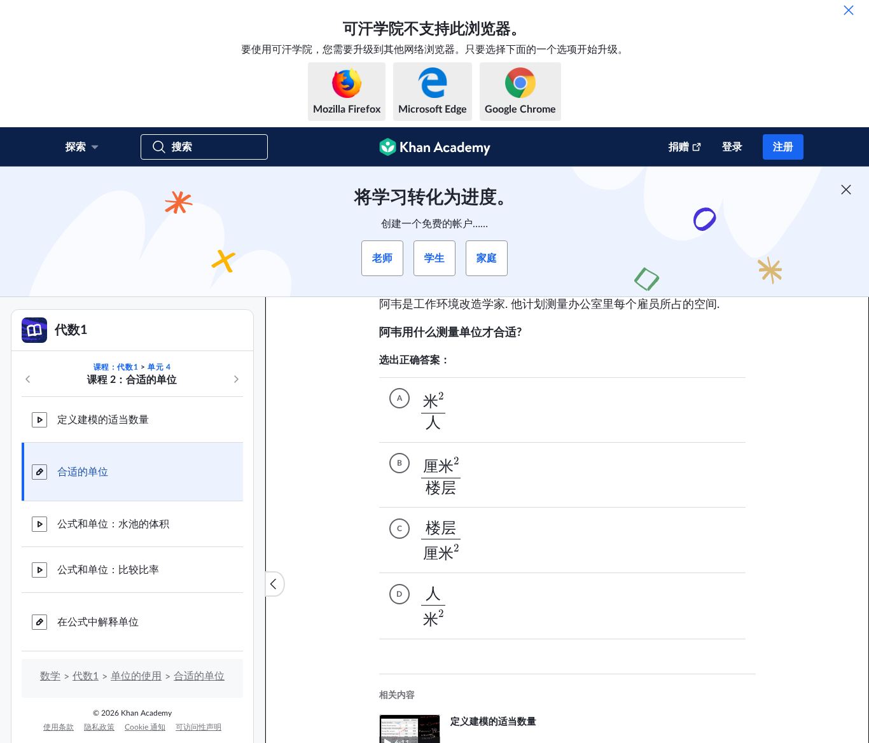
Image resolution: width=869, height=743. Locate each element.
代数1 (86, 676)
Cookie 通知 (145, 727)
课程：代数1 (116, 367)
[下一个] (236, 379)
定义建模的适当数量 (103, 420)
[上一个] (28, 379)
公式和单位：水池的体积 (113, 524)
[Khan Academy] (434, 147)
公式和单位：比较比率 (108, 570)
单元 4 (159, 367)
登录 (732, 147)
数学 (50, 676)
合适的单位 (82, 472)
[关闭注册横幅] (846, 189)
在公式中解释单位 (98, 622)
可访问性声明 (198, 727)
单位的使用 (136, 676)
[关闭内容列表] (275, 584)
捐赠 (679, 147)
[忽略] (848, 10)
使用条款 (58, 727)
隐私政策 (99, 727)
